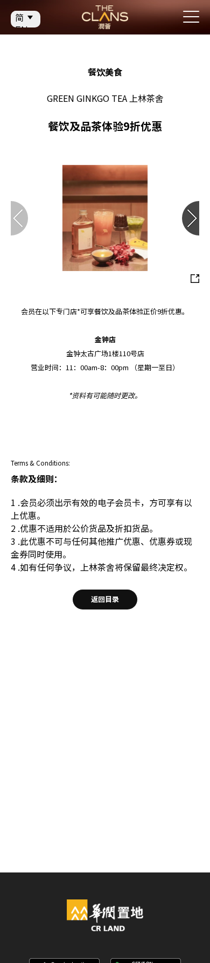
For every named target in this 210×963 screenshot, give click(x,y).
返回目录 (105, 599)
